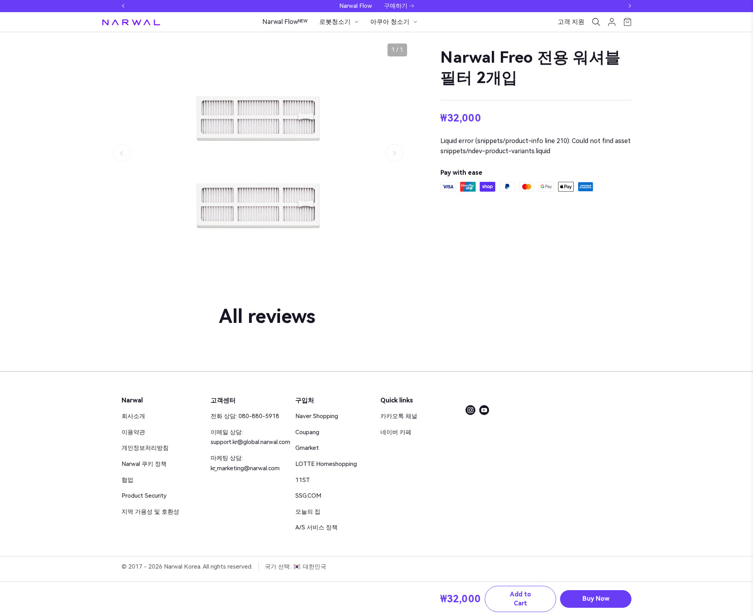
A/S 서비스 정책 (316, 527)
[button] (123, 6)
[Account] (612, 22)
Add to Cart (520, 599)
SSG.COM (308, 495)
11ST (302, 480)
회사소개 (133, 416)
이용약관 (133, 432)
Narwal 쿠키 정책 (144, 463)
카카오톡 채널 (398, 416)
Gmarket (307, 447)
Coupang (307, 432)
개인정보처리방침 (145, 447)
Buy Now (595, 598)
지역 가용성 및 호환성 (150, 511)
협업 (127, 480)
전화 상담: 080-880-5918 (245, 416)
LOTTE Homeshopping (326, 463)
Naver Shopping (316, 416)
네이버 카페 (395, 432)
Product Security (144, 495)
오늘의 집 (307, 511)
